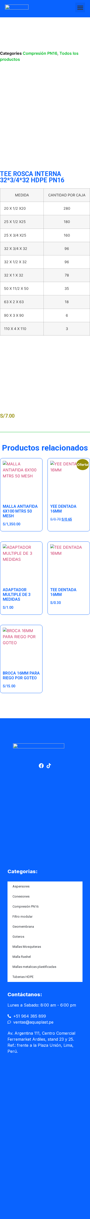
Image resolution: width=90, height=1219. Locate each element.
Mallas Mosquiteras (26, 947)
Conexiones (21, 896)
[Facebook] (41, 765)
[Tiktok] (48, 765)
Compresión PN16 (40, 53)
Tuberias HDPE (23, 977)
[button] (80, 7)
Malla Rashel (21, 957)
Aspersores (21, 886)
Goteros (18, 936)
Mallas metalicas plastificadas (34, 967)
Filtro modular (22, 916)
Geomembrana (23, 926)
